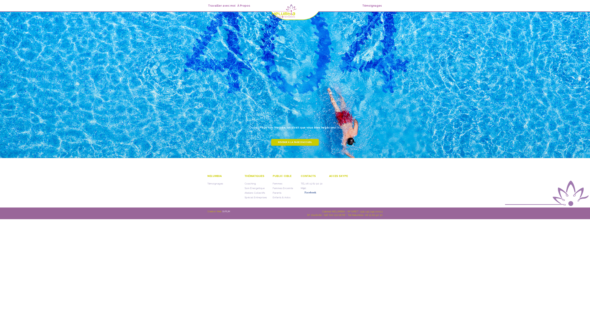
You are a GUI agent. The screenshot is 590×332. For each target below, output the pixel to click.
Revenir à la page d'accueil (295, 142)
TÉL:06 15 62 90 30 (312, 183)
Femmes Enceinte (283, 188)
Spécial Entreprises (256, 197)
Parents (277, 193)
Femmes (277, 183)
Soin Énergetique (255, 188)
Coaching (250, 183)
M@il (303, 188)
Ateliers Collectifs (255, 193)
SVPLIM (226, 211)
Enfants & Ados (281, 197)
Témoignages (215, 183)
